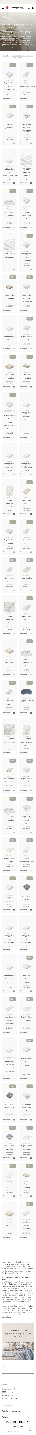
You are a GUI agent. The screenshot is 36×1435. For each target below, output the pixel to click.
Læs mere (6, 98)
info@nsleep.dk (8, 1395)
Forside (6, 56)
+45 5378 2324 (11, 1398)
